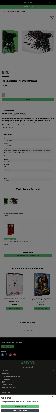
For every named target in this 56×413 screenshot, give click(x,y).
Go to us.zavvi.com (20, 406)
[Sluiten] (53, 397)
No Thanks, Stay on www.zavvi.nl (20, 410)
